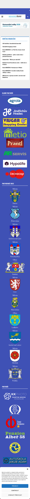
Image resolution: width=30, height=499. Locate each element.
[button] (27, 469)
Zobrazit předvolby (15, 495)
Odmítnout (15, 490)
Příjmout (15, 486)
